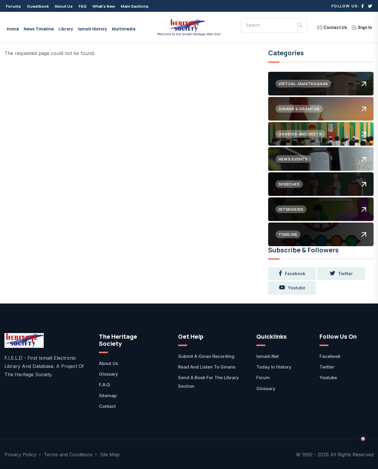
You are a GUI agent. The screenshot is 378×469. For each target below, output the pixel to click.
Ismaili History (92, 29)
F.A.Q (104, 384)
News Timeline (39, 29)
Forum (263, 377)
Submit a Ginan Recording (206, 356)
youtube (296, 287)
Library (65, 29)
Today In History (273, 367)
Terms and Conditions (68, 454)
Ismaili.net (267, 356)
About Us (64, 6)
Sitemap (108, 395)
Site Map (110, 454)
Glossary (108, 374)
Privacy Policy (20, 454)
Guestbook (38, 6)
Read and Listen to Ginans (206, 367)
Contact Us (335, 27)
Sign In (365, 27)
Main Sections (135, 6)
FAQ (83, 6)
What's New (103, 6)
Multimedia (124, 29)
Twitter (327, 367)
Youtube (328, 377)
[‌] (362, 6)
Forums (13, 6)
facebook (295, 273)
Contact (107, 406)
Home (13, 29)
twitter (345, 273)
